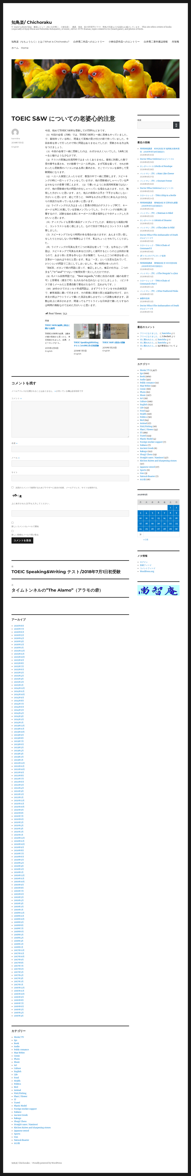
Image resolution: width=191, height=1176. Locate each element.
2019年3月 (19, 903)
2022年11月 (19, 766)
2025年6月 (19, 669)
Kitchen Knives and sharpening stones (32, 1127)
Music (17, 1062)
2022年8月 (19, 775)
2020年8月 (19, 850)
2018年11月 (19, 916)
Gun (16, 1137)
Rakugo (17, 1118)
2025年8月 (19, 663)
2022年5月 (19, 785)
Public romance (21, 1049)
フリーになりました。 (149, 333)
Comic (17, 1056)
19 (152, 523)
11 (146, 518)
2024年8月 (19, 700)
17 (141, 523)
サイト (14, 472)
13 (159, 518)
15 (170, 518)
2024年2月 (19, 719)
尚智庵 (175, 41)
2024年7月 (19, 704)
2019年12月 (19, 875)
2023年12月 (19, 725)
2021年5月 (19, 822)
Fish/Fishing (20, 1093)
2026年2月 (19, 644)
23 (176, 523)
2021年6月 (19, 819)
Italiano (17, 1112)
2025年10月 (19, 657)
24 (140, 529)
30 (176, 529)
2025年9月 (19, 660)
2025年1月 (19, 685)
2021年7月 (19, 816)
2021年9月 (19, 810)
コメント (16, 398)
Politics (17, 1084)
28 (164, 529)
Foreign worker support (25, 1109)
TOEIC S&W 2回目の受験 (114, 342)
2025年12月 (19, 651)
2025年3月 (19, 679)
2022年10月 (19, 769)
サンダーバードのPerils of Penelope (156, 166)
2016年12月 (19, 987)
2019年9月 (19, 884)
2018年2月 (19, 944)
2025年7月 (19, 666)
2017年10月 (19, 956)
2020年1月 (19, 872)
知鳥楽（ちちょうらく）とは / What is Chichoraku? (40, 41)
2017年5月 (19, 972)
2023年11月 (19, 728)
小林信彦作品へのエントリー (124, 41)
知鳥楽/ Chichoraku (31, 22)
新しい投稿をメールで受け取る (25, 534)
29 (170, 529)
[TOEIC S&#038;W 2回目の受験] (116, 331)
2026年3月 (19, 641)
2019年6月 (19, 894)
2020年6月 (19, 856)
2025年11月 (19, 654)
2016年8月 (19, 1000)
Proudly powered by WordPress (47, 1163)
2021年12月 (19, 800)
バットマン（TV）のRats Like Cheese (157, 173)
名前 (14, 443)
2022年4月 (19, 788)
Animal (17, 1090)
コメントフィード (147, 568)
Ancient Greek (21, 1115)
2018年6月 (19, 931)
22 (170, 523)
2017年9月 (19, 959)
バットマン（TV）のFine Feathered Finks (159, 291)
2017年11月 (19, 953)
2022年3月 (19, 791)
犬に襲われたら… (147, 339)
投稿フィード (146, 565)
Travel (17, 1102)
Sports (17, 1134)
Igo (15, 1040)
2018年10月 (19, 919)
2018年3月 (18, 941)
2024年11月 (19, 691)
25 (146, 529)
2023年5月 (19, 747)
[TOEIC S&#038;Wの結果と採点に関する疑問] (59, 338)
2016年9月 (19, 997)
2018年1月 (18, 947)
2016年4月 (19, 1012)
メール (15, 458)
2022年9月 (19, 772)
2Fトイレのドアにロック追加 (153, 255)
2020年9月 (19, 847)
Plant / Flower (20, 1096)
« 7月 (145, 539)
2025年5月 (19, 672)
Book (16, 1043)
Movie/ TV (19, 1037)
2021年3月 (18, 828)
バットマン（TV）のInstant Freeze (156, 181)
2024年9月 (19, 697)
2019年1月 (18, 909)
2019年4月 (19, 900)
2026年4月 (19, 638)
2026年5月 (19, 635)
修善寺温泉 (145, 298)
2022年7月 (19, 778)
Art (15, 1065)
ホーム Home (20, 47)
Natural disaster (21, 1140)
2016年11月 (19, 991)
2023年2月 (19, 757)
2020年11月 (19, 841)
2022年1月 (19, 797)
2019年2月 (19, 906)
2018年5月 (19, 934)
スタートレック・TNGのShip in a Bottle (158, 195)
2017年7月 (19, 966)
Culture (17, 1068)
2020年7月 (19, 853)
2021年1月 (18, 835)
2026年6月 (19, 632)
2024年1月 (19, 722)
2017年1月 (18, 984)
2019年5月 (19, 897)
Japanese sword (21, 1131)
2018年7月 (19, 928)
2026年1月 (19, 647)
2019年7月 (19, 891)
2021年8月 (19, 813)
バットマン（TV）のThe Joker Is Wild (157, 227)
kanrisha (15, 138)
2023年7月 (19, 741)
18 (146, 523)
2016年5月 (19, 1009)
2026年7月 (19, 629)
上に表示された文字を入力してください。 (31, 503)
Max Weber (19, 1053)
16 (176, 518)
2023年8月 (19, 738)
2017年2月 (19, 981)
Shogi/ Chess (20, 1121)
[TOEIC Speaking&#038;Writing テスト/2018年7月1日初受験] (87, 331)
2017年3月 (18, 978)
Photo (17, 1059)
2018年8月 (19, 925)
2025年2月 (19, 682)
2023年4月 (19, 750)
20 (158, 523)
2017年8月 (19, 962)
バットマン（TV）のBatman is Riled (156, 213)
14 (164, 518)
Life (16, 1074)
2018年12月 (19, 913)
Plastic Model (20, 1106)
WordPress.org (147, 571)
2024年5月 (19, 710)
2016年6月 (19, 1006)
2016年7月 (19, 1003)
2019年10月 (19, 881)
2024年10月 (19, 694)
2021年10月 (19, 806)
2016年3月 (19, 1016)
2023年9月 (19, 735)
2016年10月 (19, 994)
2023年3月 (19, 753)
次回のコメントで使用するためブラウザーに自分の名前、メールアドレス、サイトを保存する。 (57, 487)
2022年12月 (19, 763)
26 (152, 529)
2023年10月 (19, 732)
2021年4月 (19, 825)
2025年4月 (19, 675)
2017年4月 (19, 975)
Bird (16, 1087)
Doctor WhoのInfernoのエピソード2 (157, 159)
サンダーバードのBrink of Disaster (156, 220)
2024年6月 (19, 707)
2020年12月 (19, 838)
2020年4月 (19, 863)
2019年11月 (19, 878)
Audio (17, 1046)
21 (164, 523)
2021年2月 (19, 831)
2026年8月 (19, 626)
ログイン (144, 562)
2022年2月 (19, 794)
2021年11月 (19, 803)
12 (152, 518)
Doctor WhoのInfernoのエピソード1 (156, 188)
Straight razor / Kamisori (26, 1124)
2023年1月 (18, 760)
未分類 (17, 1143)
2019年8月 (19, 888)
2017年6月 (19, 969)
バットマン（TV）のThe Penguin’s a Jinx (159, 273)
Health (17, 1081)
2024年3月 (19, 716)
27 (158, 529)
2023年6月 (19, 744)
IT (15, 1099)
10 (140, 518)
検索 (139, 120)
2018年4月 (19, 938)
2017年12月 (19, 950)
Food (16, 1077)
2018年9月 (19, 922)
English (15, 147)
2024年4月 (19, 713)
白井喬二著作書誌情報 (156, 41)
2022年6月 (19, 782)
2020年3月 (19, 866)
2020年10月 (19, 844)
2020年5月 (19, 860)
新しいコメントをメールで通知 (25, 526)
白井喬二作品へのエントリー (88, 41)
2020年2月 (19, 869)
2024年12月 (19, 688)
